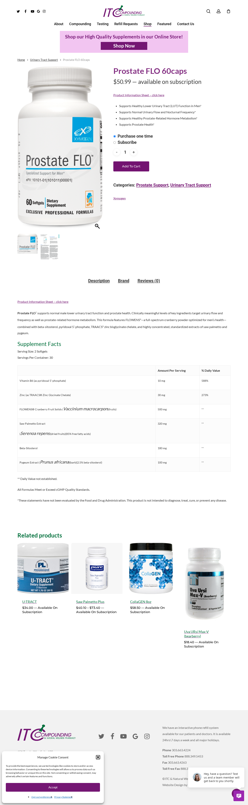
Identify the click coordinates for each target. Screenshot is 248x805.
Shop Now (124, 46)
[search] (208, 11)
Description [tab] (99, 281)
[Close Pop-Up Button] (242, 763)
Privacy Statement (63, 797)
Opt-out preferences (41, 797)
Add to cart (131, 166)
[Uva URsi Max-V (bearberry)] (204, 583)
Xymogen (119, 198)
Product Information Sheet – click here (138, 95)
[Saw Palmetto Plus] (96, 568)
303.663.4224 (181, 750)
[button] (98, 757)
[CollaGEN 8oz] (151, 568)
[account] (218, 11)
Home (21, 59)
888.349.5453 (193, 756)
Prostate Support (152, 185)
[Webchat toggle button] (238, 796)
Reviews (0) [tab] (149, 281)
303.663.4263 (177, 762)
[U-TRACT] (43, 568)
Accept (52, 787)
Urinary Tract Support (44, 59)
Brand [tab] (123, 281)
